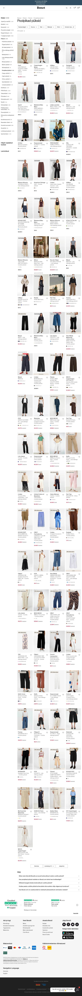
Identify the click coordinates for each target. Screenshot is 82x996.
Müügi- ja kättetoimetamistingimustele (15, 959)
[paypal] (5, 948)
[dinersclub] (29, 948)
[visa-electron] (24, 948)
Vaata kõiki (75, 913)
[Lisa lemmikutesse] (31, 66)
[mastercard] (15, 948)
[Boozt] (41, 8)
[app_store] (68, 937)
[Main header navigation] (4, 8)
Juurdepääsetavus (31, 989)
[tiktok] (77, 924)
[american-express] (34, 948)
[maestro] (20, 948)
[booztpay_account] (5, 953)
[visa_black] (10, 948)
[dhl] (49, 948)
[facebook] (64, 924)
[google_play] (68, 933)
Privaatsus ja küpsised (41, 989)
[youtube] (72, 924)
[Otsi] (67, 8)
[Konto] (70, 8)
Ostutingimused (21, 989)
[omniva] (45, 948)
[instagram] (68, 924)
